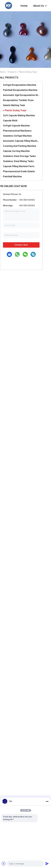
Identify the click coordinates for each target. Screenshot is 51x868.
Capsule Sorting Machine (16, 151)
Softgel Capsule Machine (16, 125)
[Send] (47, 863)
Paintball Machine (12, 176)
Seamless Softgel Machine (17, 135)
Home (2, 72)
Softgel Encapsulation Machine (19, 85)
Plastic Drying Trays (15, 110)
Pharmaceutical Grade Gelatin (19, 171)
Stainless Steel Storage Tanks (19, 156)
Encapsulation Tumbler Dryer (18, 100)
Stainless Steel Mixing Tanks (18, 161)
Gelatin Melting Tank (14, 105)
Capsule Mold (10, 120)
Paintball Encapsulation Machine (20, 90)
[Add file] (4, 863)
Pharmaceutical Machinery (17, 130)
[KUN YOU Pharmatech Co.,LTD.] (8, 5)
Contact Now (21, 245)
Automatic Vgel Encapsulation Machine (21, 95)
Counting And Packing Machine (19, 146)
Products (12, 72)
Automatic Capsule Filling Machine (21, 141)
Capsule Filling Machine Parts (18, 166)
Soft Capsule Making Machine (19, 115)
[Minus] (47, 801)
